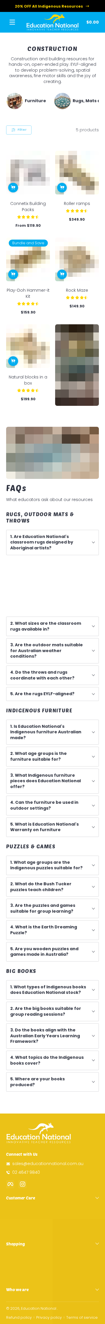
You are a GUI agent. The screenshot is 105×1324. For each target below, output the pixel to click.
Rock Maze (77, 290)
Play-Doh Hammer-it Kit (28, 293)
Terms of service (82, 1317)
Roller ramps (77, 203)
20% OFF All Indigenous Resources (49, 5)
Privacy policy (49, 1317)
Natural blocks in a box (28, 380)
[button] (91, 22)
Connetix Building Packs (28, 207)
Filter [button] (22, 130)
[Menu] (12, 22)
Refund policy (19, 1317)
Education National (38, 1308)
